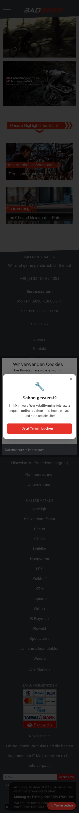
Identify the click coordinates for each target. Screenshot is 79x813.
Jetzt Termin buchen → (39, 428)
